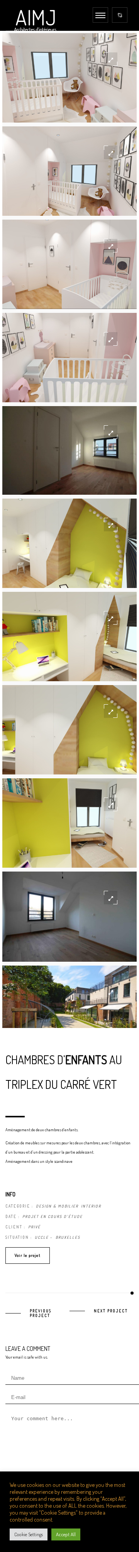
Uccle (42, 1237)
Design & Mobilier (57, 1206)
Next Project (111, 1310)
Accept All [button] (66, 1534)
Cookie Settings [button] (28, 1534)
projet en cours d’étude (52, 1216)
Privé (34, 1226)
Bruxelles (68, 1237)
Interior (91, 1206)
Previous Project (40, 1313)
